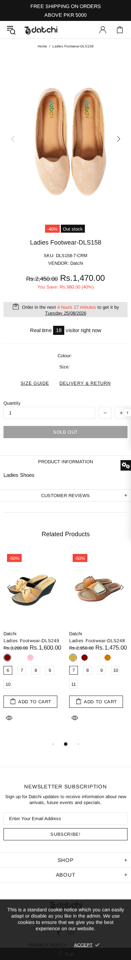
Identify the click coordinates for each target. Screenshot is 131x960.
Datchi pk (40, 29)
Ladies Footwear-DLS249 (31, 640)
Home (42, 46)
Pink (30, 657)
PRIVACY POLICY (48, 944)
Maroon (7, 657)
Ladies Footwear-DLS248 (97, 640)
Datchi (9, 633)
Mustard (107, 657)
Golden (73, 657)
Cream (19, 657)
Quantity (12, 403)
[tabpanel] (33, 645)
